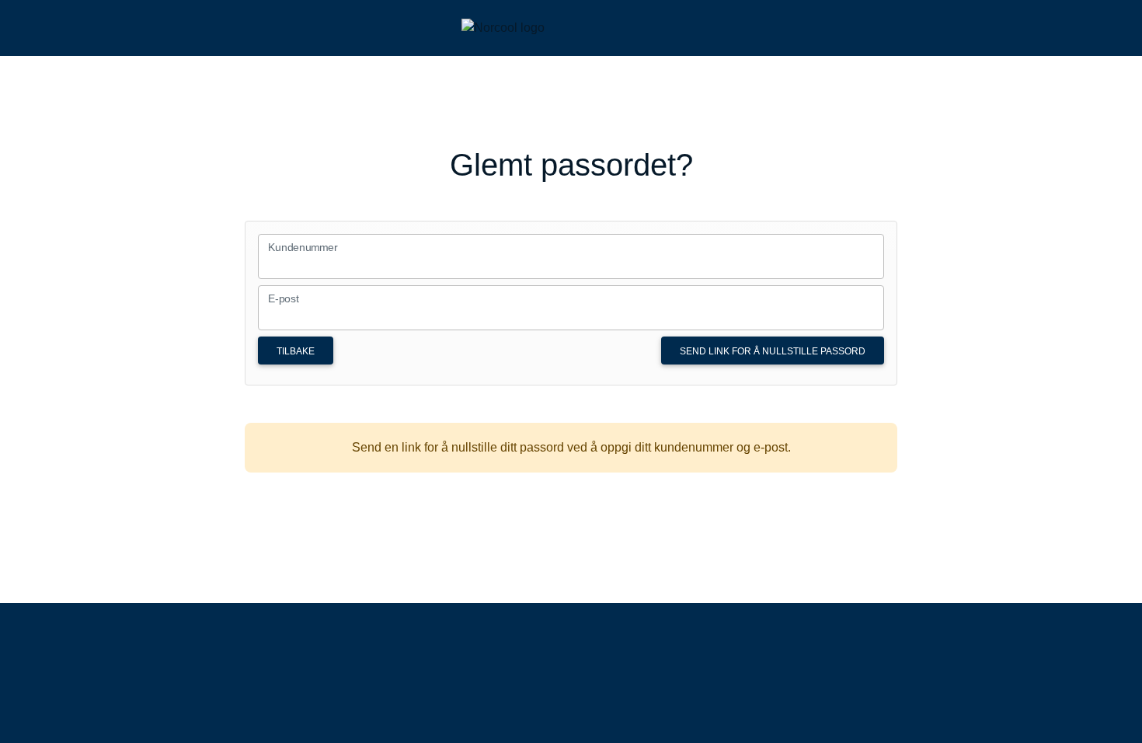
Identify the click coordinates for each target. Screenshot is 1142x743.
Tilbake (296, 351)
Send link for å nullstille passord (772, 351)
